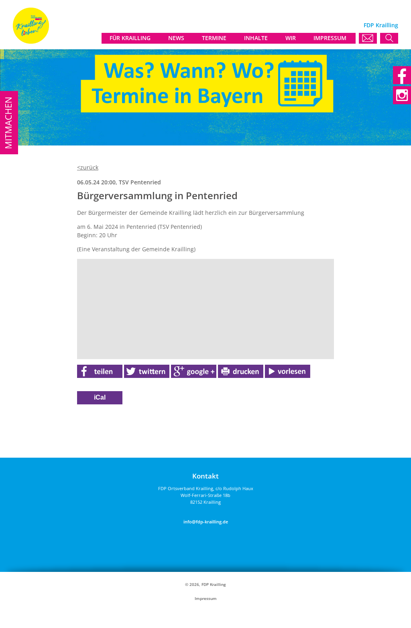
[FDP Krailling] (31, 41)
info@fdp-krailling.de (205, 522)
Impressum (206, 598)
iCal (100, 397)
